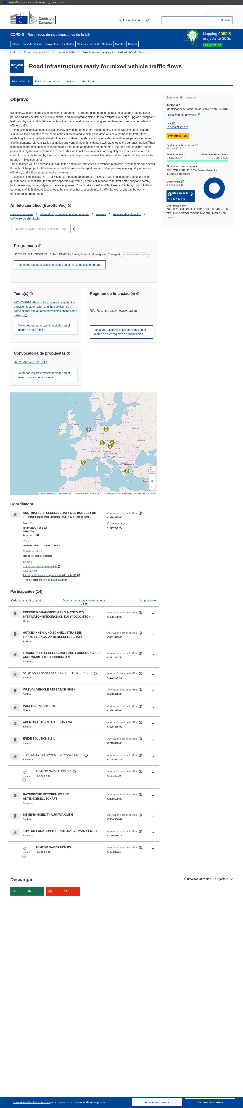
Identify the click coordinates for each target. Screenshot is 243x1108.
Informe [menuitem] (71, 81)
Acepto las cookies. (157, 1102)
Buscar (132, 44)
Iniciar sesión (131, 20)
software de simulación (25, 218)
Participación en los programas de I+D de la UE (62, 575)
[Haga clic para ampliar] (153, 613)
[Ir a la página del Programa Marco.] (17, 66)
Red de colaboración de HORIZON (62, 579)
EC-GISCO (94, 493)
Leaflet (43, 493)
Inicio (15, 44)
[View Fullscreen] (152, 468)
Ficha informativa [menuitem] (21, 81)
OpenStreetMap (64, 493)
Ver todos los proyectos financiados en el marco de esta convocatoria (44, 375)
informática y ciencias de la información (64, 214)
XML (30, 891)
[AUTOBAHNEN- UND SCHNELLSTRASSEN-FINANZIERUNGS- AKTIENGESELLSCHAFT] (112, 442)
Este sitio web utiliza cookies (31, 1102)
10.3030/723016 (176, 127)
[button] (150, 20)
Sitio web (47, 570)
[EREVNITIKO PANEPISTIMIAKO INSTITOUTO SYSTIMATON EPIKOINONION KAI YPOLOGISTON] (127, 471)
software (101, 214)
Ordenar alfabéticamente (27, 600)
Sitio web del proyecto (184, 114)
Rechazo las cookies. (210, 1102)
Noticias (107, 44)
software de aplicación (127, 214)
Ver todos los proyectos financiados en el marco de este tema (44, 327)
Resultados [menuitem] (88, 81)
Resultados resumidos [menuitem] (47, 81)
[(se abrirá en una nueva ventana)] (39, 18)
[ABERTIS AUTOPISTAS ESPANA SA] (83, 462)
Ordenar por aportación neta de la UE (83, 602)
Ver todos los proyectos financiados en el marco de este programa (59, 264)
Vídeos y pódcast (88, 44)
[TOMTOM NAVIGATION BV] (89, 429)
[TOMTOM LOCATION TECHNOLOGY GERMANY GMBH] (106, 429)
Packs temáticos (32, 44)
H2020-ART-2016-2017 (30, 362)
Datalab (120, 44)
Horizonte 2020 (66, 52)
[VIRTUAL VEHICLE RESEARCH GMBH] (110, 446)
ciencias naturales (21, 214)
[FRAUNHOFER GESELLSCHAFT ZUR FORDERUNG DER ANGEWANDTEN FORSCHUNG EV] (102, 443)
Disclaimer (151, 493)
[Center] (152, 481)
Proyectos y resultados (59, 44)
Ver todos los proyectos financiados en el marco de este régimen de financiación (120, 332)
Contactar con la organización (59, 566)
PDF (66, 891)
